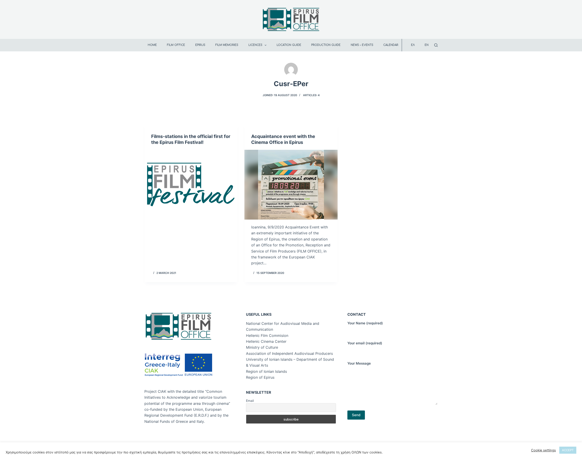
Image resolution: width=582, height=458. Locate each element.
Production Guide (326, 45)
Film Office (176, 45)
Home (152, 45)
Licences (255, 45)
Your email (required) (364, 343)
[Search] (436, 45)
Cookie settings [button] (543, 450)
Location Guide (289, 45)
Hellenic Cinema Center (266, 341)
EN (427, 45)
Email (250, 401)
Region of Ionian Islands (266, 371)
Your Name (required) (365, 323)
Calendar (390, 45)
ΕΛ (413, 45)
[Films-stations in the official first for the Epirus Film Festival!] (191, 185)
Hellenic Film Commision (267, 335)
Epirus (200, 45)
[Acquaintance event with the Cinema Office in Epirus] (291, 185)
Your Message (359, 363)
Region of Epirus (260, 377)
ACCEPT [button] (568, 450)
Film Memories (226, 45)
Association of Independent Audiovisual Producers (289, 353)
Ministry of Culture (262, 347)
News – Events (362, 45)
